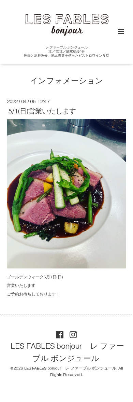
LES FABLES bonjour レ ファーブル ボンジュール (67, 353)
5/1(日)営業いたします (42, 111)
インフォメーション (66, 81)
